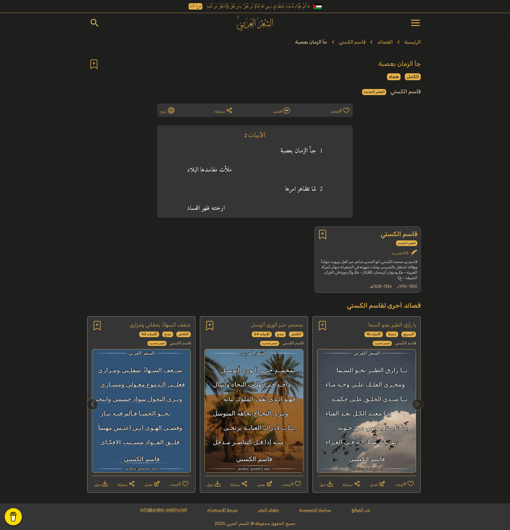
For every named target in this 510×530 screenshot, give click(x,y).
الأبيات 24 (262, 334)
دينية (392, 334)
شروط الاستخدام (222, 509)
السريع (408, 334)
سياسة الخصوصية (315, 509)
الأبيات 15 (374, 334)
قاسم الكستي (352, 42)
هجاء (394, 76)
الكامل (413, 76)
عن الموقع (360, 509)
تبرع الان (195, 6)
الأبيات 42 (149, 334)
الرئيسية (412, 42)
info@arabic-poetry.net (163, 509)
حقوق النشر (268, 509)
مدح (280, 334)
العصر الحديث (374, 92)
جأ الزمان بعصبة (311, 42)
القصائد (385, 42)
